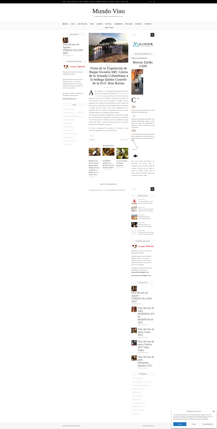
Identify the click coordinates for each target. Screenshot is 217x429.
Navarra (85, 1)
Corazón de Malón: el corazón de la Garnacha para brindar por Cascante (145, 202)
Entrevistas (69, 119)
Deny (193, 424)
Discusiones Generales (72, 116)
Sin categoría (70, 134)
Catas (68, 1)
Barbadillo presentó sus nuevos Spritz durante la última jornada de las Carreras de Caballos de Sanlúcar (145, 218)
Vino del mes (74, 1)
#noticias (92, 135)
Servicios (111, 1)
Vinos (81, 1)
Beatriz (92, 139)
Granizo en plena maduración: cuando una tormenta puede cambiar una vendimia (145, 210)
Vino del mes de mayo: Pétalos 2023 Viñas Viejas (146, 346)
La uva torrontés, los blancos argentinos (122, 163)
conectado (105, 190)
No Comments (124, 140)
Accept (180, 424)
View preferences (208, 424)
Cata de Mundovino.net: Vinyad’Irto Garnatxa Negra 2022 (145, 225)
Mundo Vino (108, 11)
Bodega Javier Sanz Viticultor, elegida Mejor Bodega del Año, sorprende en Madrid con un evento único (94, 167)
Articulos (105, 1)
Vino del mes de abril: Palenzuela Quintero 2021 (146, 361)
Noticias (91, 1)
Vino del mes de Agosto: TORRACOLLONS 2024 (73, 48)
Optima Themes (76, 426)
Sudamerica (98, 1)
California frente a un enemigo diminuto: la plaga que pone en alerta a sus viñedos (146, 233)
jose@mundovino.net (69, 99)
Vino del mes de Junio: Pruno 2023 (146, 332)
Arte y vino (125, 1)
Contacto (118, 1)
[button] (213, 411)
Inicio (64, 1)
